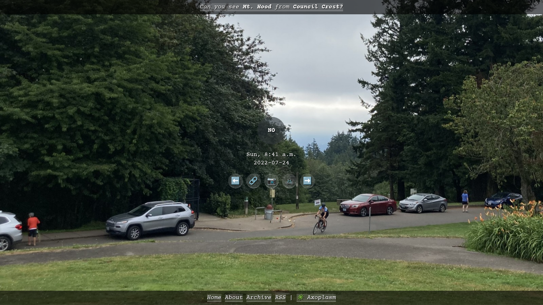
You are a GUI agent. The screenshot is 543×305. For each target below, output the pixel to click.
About (234, 297)
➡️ (307, 181)
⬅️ (235, 181)
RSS (280, 297)
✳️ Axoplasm (316, 297)
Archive (259, 297)
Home (214, 297)
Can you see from (271, 7)
